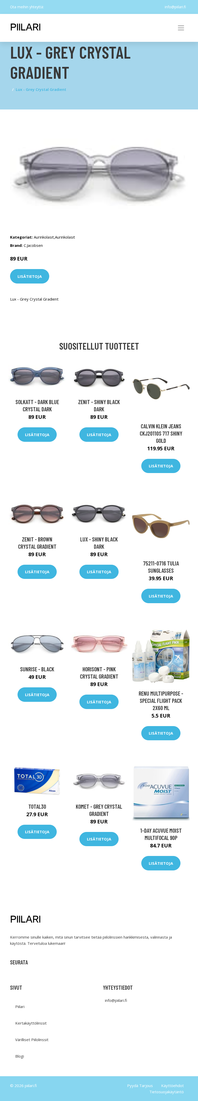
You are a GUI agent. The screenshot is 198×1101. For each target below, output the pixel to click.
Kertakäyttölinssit (31, 1023)
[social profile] (48, 7)
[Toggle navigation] (181, 28)
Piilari (19, 1006)
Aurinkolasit (44, 237)
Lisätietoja (30, 276)
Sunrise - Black (37, 669)
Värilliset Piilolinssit (31, 1039)
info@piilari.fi (175, 6)
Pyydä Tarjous (140, 1085)
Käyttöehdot (172, 1085)
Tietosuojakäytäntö (166, 1091)
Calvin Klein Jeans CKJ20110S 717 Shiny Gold (161, 433)
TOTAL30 (37, 806)
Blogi (19, 1056)
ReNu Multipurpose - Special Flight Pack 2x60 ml (161, 700)
